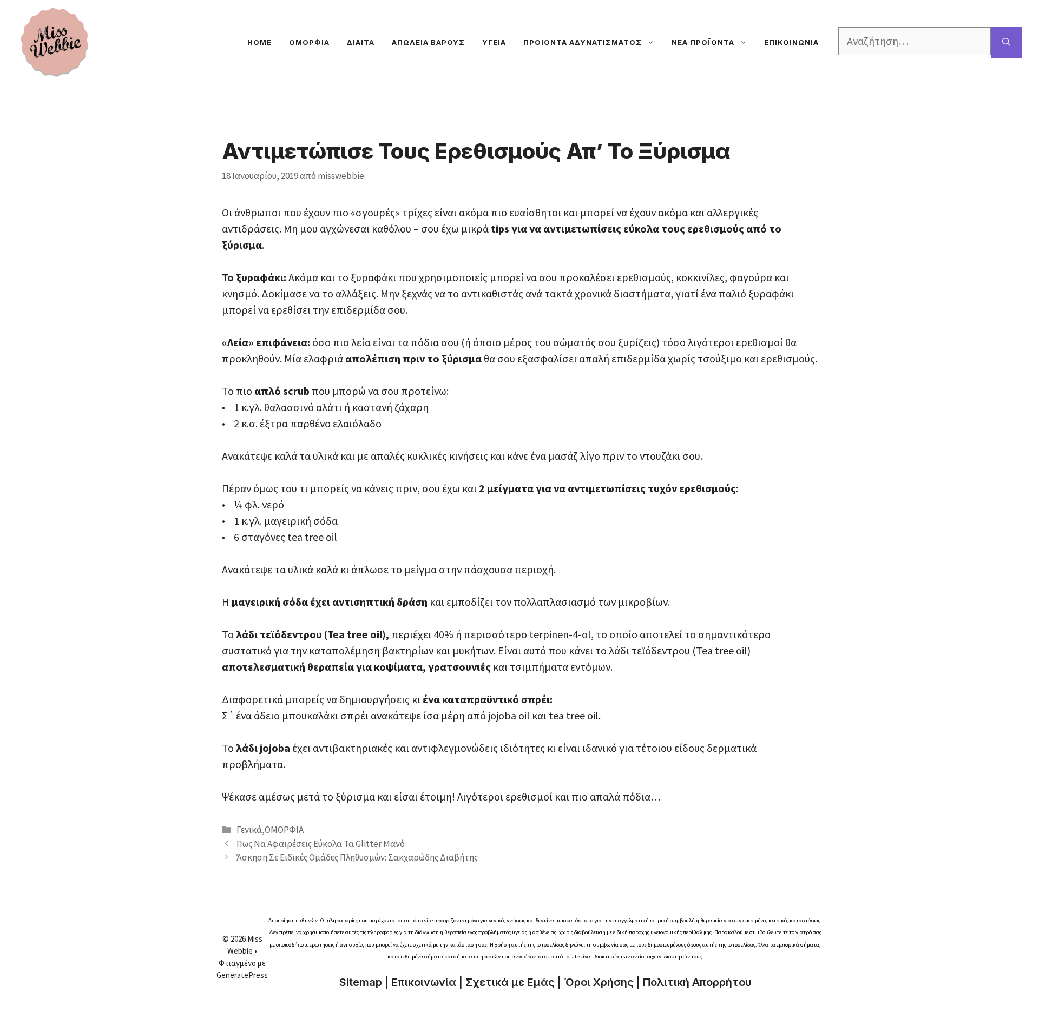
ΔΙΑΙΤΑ (360, 42)
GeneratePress (242, 975)
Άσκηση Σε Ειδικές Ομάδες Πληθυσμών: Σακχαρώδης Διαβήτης (357, 857)
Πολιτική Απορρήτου (697, 982)
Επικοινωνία (423, 982)
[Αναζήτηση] (1006, 42)
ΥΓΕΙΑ (494, 42)
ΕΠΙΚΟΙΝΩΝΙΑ (791, 42)
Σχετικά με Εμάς (510, 982)
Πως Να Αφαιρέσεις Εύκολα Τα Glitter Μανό (320, 844)
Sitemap (360, 982)
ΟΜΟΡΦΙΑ (309, 42)
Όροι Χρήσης (599, 982)
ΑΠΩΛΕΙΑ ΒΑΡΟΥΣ (428, 42)
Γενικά (249, 830)
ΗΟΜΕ (259, 42)
